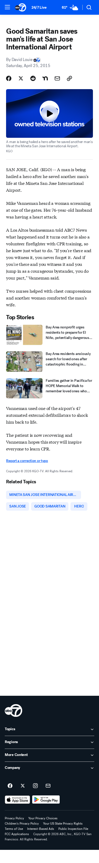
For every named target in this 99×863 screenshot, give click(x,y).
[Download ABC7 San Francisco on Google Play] (46, 799)
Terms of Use (14, 828)
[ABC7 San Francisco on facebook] (10, 786)
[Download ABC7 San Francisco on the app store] (17, 799)
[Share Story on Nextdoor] (45, 78)
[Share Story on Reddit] (33, 78)
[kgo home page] (13, 710)
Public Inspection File (73, 828)
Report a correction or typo (27, 460)
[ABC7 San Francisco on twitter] (22, 786)
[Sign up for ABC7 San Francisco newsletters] (48, 786)
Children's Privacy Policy (22, 823)
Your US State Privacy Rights (63, 823)
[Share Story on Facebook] (8, 78)
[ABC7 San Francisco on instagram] (35, 786)
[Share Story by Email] (57, 78)
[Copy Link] (69, 78)
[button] (7, 7)
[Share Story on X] (20, 78)
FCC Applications (17, 834)
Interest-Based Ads (40, 828)
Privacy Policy (14, 818)
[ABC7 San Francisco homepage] (20, 7)
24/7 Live (38, 7)
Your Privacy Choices (43, 818)
